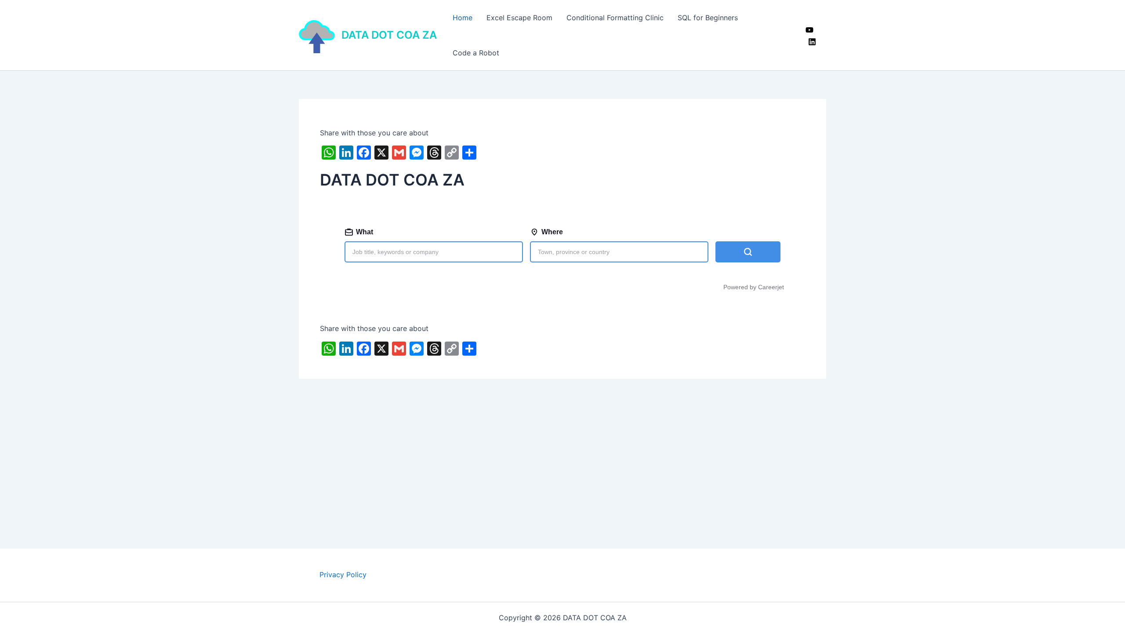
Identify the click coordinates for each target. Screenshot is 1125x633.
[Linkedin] (812, 42)
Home (462, 17)
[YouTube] (809, 30)
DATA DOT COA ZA (389, 35)
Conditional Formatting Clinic (615, 17)
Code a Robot (476, 52)
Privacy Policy (343, 574)
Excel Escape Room (519, 17)
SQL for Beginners (708, 17)
